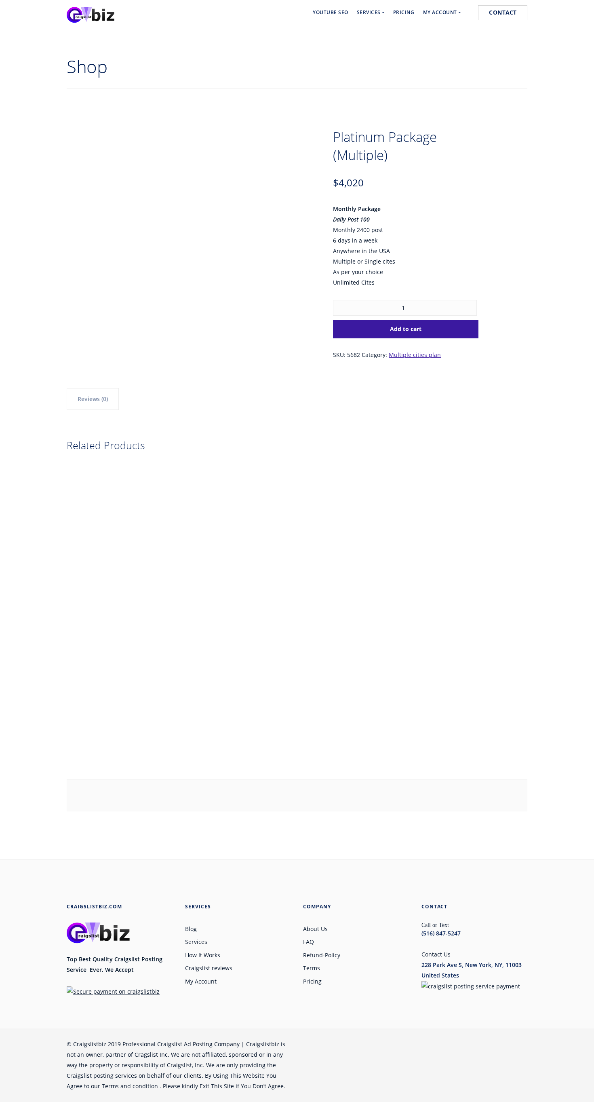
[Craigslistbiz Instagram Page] (463, 1044)
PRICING (404, 12)
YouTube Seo (330, 12)
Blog (191, 929)
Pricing (312, 981)
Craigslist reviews (208, 968)
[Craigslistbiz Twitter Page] (402, 1044)
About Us (315, 929)
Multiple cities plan (415, 355)
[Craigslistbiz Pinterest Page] (448, 1044)
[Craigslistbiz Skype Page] (494, 1044)
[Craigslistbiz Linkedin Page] (432, 1044)
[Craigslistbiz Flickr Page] (478, 1044)
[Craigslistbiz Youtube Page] (417, 1044)
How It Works (202, 955)
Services (196, 942)
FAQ (308, 942)
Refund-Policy (321, 955)
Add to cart (405, 329)
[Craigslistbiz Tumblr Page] (509, 1044)
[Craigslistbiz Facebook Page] (386, 1044)
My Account (201, 981)
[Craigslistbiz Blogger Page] (524, 1044)
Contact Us (436, 954)
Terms (311, 968)
